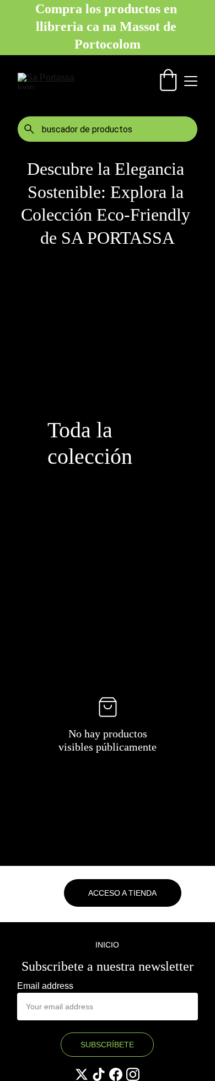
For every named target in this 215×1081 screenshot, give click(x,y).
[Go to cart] (168, 81)
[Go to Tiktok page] (98, 1074)
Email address (45, 986)
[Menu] (190, 81)
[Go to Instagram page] (132, 1074)
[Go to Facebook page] (115, 1074)
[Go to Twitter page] (81, 1074)
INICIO (107, 944)
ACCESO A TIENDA (122, 893)
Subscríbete (107, 1044)
